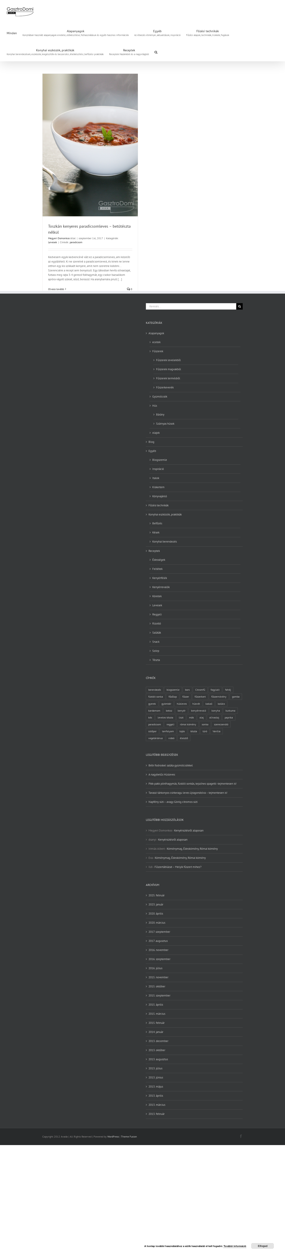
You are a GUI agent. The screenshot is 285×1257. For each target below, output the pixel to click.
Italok (155, 478)
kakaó (209, 703)
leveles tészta (165, 717)
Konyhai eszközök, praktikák (165, 514)
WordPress (113, 1136)
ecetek (156, 342)
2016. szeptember (159, 959)
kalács (221, 703)
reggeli (170, 724)
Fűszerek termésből (168, 378)
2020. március (157, 923)
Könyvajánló (159, 496)
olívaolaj (214, 717)
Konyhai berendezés (164, 541)
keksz (169, 710)
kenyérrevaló (198, 710)
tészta (193, 731)
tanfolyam (168, 731)
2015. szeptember (159, 995)
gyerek (152, 703)
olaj (202, 717)
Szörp (155, 651)
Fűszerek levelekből (168, 360)
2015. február (157, 1023)
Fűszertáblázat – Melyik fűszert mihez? (178, 867)
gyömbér (166, 703)
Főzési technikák (159, 505)
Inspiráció (158, 469)
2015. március (157, 1014)
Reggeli (157, 614)
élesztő (184, 738)
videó (171, 738)
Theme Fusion (129, 1136)
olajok (156, 433)
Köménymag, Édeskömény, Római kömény (192, 849)
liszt (181, 717)
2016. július (155, 968)
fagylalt (215, 689)
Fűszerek (157, 351)
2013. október (157, 1050)
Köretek (157, 596)
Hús (154, 406)
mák (191, 717)
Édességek (158, 560)
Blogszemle (159, 460)
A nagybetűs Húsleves (162, 774)
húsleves (182, 703)
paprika (229, 717)
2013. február (157, 1114)
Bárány (160, 414)
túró (205, 731)
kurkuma (230, 710)
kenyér (181, 710)
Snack (155, 642)
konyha (216, 710)
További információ (235, 1246)
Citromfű (200, 689)
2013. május (156, 1086)
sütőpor (152, 731)
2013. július (155, 1068)
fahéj (228, 689)
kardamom (154, 710)
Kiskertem (158, 487)
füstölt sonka (155, 696)
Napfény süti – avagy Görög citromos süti (173, 802)
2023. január (156, 904)
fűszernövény (218, 696)
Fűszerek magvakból (168, 369)
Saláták (156, 632)
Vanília (216, 731)
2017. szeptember (159, 932)
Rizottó (156, 623)
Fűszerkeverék (165, 387)
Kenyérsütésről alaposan (189, 830)
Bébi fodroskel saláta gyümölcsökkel (171, 765)
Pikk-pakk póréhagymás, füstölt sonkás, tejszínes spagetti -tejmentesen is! (192, 784)
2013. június (156, 1077)
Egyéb (152, 451)
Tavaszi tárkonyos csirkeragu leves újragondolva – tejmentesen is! (188, 793)
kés (150, 717)
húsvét (196, 703)
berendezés (154, 689)
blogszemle (173, 689)
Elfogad (262, 1246)
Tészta (156, 660)
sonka (205, 724)
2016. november (158, 950)
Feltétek (157, 569)
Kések (155, 532)
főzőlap (173, 696)
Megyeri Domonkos (59, 238)
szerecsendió (221, 724)
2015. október (157, 986)
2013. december (158, 1041)
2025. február (157, 895)
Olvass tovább (56, 289)
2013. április (156, 1096)
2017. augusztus (158, 941)
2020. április (156, 913)
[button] (156, 51)
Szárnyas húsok (165, 424)
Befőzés (157, 523)
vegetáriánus (155, 738)
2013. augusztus (158, 1059)
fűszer (185, 696)
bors (187, 689)
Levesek (52, 242)
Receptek (154, 551)
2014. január (156, 1032)
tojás (182, 731)
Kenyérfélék (159, 578)
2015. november (158, 977)
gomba (236, 696)
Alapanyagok (156, 333)
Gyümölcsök (159, 396)
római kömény (188, 724)
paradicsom (76, 242)
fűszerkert (200, 696)
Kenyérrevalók (161, 587)
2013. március (157, 1105)
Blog (151, 442)
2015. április (156, 1004)
